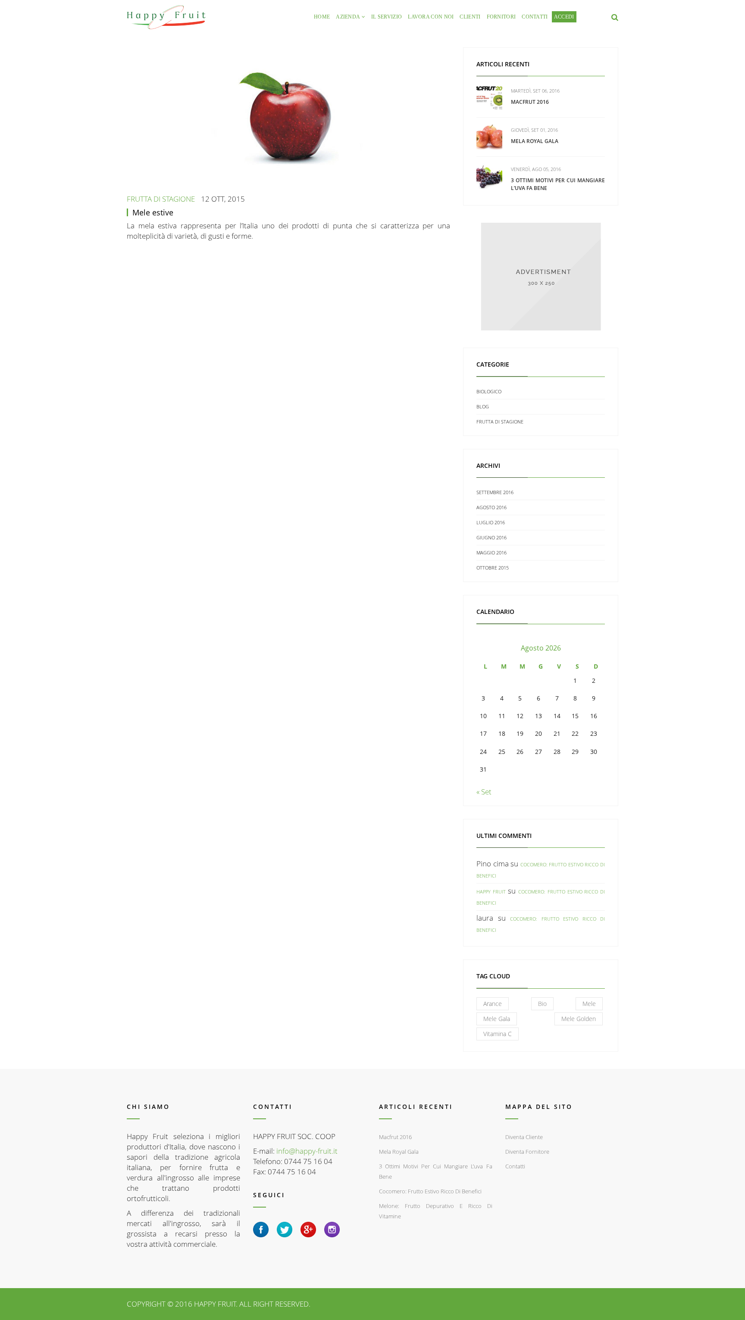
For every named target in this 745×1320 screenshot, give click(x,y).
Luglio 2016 (490, 522)
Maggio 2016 (491, 552)
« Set (483, 792)
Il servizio (386, 17)
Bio (542, 1003)
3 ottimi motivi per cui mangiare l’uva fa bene (435, 1171)
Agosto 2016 (491, 507)
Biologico (488, 391)
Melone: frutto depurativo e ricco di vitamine (435, 1211)
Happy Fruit (491, 891)
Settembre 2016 (494, 492)
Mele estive (152, 212)
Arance (492, 1003)
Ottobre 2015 (492, 567)
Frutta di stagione (161, 199)
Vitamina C (497, 1034)
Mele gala (496, 1019)
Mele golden (578, 1019)
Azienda (348, 17)
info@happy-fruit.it (307, 1151)
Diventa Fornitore (527, 1151)
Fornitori (501, 17)
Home (322, 17)
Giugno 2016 (491, 537)
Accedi (564, 17)
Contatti (535, 17)
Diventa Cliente (524, 1137)
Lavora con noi (431, 17)
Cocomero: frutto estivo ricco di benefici (430, 1191)
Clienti (470, 17)
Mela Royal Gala (534, 141)
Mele (589, 1003)
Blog (482, 406)
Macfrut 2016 (530, 102)
